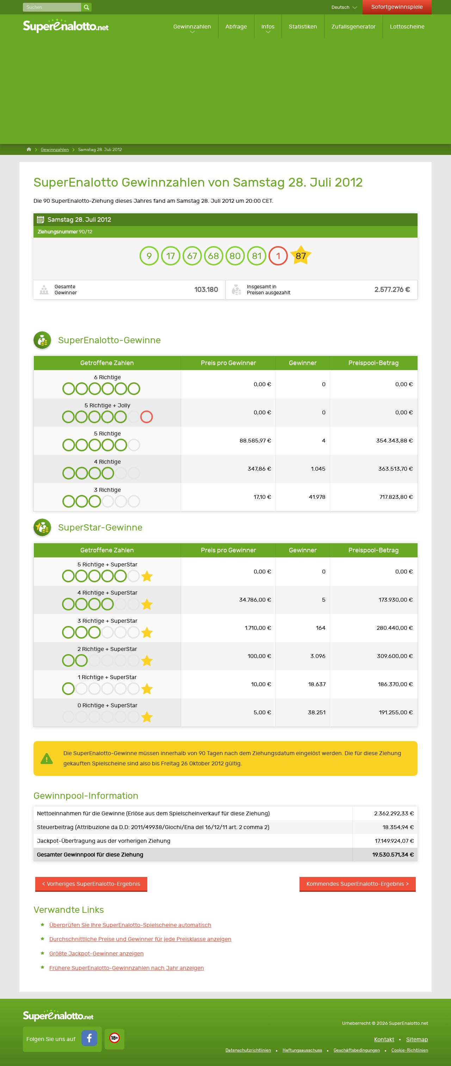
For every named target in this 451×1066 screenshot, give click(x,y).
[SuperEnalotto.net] (70, 26)
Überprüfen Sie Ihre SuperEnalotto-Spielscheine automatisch (130, 925)
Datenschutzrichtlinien (248, 1050)
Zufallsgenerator (354, 26)
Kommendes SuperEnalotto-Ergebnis (355, 883)
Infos (267, 26)
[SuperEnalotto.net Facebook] (89, 1044)
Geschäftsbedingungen (357, 1050)
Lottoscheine (407, 26)
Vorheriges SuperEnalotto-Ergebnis (93, 883)
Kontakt (384, 1039)
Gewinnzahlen (192, 26)
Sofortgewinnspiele (397, 7)
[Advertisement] (227, 91)
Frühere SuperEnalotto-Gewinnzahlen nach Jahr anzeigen (126, 968)
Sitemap (417, 1039)
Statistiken (303, 26)
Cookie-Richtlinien (409, 1050)
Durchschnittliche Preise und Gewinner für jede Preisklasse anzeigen (140, 939)
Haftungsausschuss (302, 1050)
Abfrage (236, 26)
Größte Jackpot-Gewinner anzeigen (96, 953)
